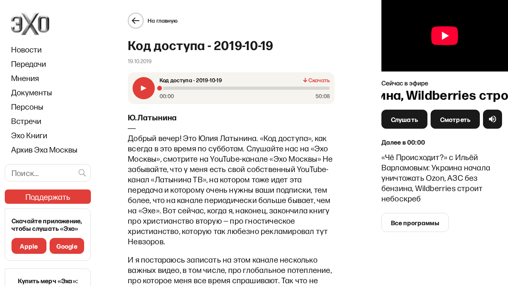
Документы (31, 92)
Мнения (25, 78)
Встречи (26, 121)
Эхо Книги (29, 135)
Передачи (28, 63)
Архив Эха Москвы (44, 149)
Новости (26, 49)
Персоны (27, 106)
